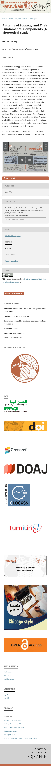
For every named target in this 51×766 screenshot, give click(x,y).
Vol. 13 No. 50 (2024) (27, 19)
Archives (13, 19)
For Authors (8, 675)
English (6, 698)
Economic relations (11, 731)
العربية (6, 694)
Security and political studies (14, 727)
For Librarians (9, 679)
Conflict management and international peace (20, 738)
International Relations (12, 720)
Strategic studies (11, 261)
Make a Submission (13, 293)
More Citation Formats (15, 219)
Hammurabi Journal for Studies (22, 2)
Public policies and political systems (17, 724)
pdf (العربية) (10, 178)
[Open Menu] (2, 2)
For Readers (8, 672)
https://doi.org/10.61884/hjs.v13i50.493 (22, 49)
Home (4, 19)
